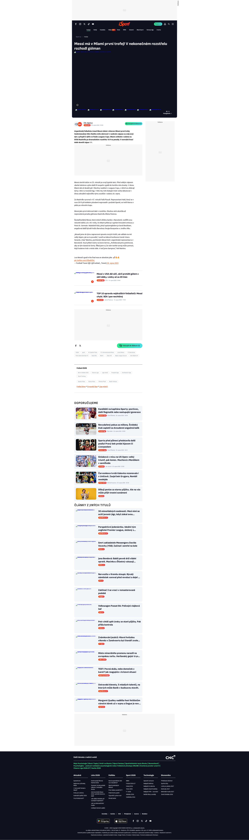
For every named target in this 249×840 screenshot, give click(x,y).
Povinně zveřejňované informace (149, 835)
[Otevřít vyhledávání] (169, 24)
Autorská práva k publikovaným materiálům (89, 832)
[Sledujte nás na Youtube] (93, 24)
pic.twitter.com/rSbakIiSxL (84, 260)
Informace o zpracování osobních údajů (142, 832)
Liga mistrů (103, 387)
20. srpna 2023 (112, 263)
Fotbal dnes (81, 387)
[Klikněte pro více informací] (77, 105)
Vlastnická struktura (96, 835)
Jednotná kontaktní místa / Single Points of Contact (117, 835)
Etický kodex (135, 835)
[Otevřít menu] (173, 24)
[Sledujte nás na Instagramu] (80, 24)
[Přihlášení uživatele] (165, 24)
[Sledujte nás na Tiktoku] (88, 24)
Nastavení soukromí (165, 832)
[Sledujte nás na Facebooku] (75, 24)
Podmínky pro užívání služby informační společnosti (116, 832)
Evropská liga (92, 387)
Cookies (156, 832)
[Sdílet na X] (80, 345)
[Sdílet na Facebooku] (75, 345)
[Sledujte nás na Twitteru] (84, 24)
